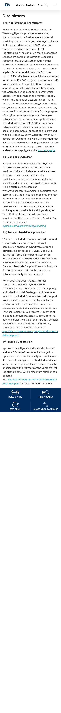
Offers (41, 5)
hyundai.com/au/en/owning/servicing (24, 225)
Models (20, 5)
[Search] (46, 4)
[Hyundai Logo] (7, 4)
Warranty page (46, 150)
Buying (29, 5)
